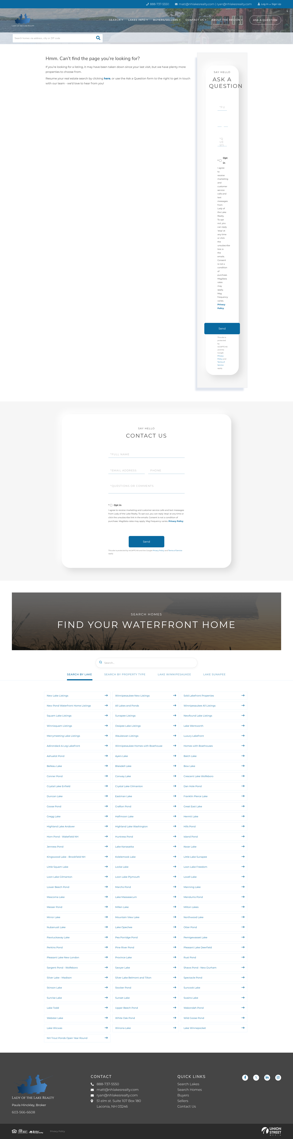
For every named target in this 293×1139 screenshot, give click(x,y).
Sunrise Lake (54, 997)
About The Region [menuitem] (225, 19)
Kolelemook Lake (125, 856)
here (107, 78)
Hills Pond (190, 826)
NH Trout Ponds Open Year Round (67, 1038)
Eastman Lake (123, 796)
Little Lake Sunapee (195, 856)
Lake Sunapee (214, 674)
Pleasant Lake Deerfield (198, 947)
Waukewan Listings (126, 735)
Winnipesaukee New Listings (132, 695)
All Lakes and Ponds (127, 705)
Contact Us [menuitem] (195, 19)
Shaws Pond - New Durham (200, 967)
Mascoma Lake (56, 897)
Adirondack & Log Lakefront (63, 745)
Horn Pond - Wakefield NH (63, 836)
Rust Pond (190, 957)
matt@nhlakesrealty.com (118, 1090)
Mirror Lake (53, 917)
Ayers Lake (121, 756)
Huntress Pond (124, 836)
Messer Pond (54, 907)
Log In (264, 4)
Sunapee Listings (125, 715)
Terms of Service (175, 550)
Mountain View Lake (127, 917)
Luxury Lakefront (194, 735)
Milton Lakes (191, 907)
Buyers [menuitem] (183, 1095)
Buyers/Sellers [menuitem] (165, 19)
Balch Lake (190, 756)
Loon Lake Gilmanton (59, 876)
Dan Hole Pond (193, 786)
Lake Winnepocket (195, 1028)
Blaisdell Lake (123, 766)
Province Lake (123, 957)
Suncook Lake (192, 987)
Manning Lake (192, 887)
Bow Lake (189, 766)
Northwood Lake (193, 917)
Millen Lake (122, 907)
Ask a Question (265, 20)
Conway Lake (123, 776)
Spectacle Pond (193, 977)
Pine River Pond (124, 947)
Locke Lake (121, 866)
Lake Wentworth (193, 725)
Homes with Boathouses (198, 745)
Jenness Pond (55, 846)
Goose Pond (54, 806)
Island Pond (191, 836)
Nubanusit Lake (56, 927)
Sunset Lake (122, 997)
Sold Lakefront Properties (199, 695)
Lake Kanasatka (124, 846)
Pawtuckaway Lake (58, 937)
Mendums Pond (193, 897)
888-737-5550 (159, 4)
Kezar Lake (190, 846)
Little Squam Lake (57, 866)
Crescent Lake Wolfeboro (198, 776)
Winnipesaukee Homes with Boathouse (138, 745)
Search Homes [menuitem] (189, 1090)
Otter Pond (190, 927)
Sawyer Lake (122, 967)
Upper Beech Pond (126, 1007)
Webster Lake (55, 1018)
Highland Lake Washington (131, 826)
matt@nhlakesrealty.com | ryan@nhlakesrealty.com (215, 4)
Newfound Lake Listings (198, 715)
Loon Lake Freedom (195, 866)
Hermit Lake (191, 816)
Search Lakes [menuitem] (188, 1084)
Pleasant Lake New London (63, 957)
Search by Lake (79, 674)
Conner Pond (55, 776)
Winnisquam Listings (59, 725)
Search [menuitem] (115, 19)
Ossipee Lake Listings (128, 725)
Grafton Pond (123, 806)
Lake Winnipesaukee (174, 674)
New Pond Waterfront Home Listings (69, 705)
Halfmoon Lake (124, 816)
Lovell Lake (190, 876)
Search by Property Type (124, 674)
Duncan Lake (55, 796)
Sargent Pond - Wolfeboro (62, 967)
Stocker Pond (123, 987)
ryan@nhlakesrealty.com (117, 1095)
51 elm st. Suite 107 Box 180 (119, 1104)
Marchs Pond (123, 887)
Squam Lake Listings (59, 715)
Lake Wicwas (54, 1028)
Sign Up (276, 4)
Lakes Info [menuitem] (137, 19)
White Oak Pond (125, 1018)
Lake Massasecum (126, 897)
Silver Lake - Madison (59, 977)
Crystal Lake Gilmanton (129, 786)
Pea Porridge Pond (126, 937)
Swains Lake (191, 997)
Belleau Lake (54, 766)
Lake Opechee (123, 927)
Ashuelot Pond (55, 756)
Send (222, 328)
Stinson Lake (54, 987)
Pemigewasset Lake (195, 937)
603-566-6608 (23, 1112)
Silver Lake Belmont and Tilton (133, 977)
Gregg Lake (54, 816)
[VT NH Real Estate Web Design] (271, 1131)
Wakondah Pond (194, 1007)
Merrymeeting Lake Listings (63, 735)
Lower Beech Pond (58, 887)
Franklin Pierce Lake (196, 796)
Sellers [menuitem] (182, 1101)
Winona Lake (123, 1028)
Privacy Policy (176, 521)
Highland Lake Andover (61, 826)
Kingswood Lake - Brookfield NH (66, 856)
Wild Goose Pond (194, 1018)
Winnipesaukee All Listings (200, 705)
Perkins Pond (55, 947)
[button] (98, 38)
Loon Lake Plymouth (127, 876)
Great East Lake (193, 806)
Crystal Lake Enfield (58, 786)
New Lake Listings (57, 695)
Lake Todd (53, 1007)
